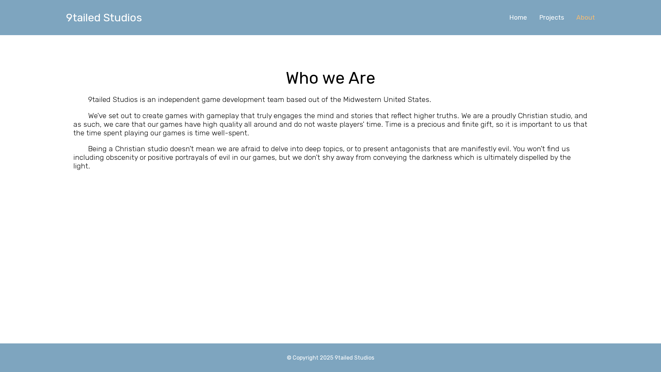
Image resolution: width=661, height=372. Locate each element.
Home (518, 17)
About (585, 17)
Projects (551, 17)
